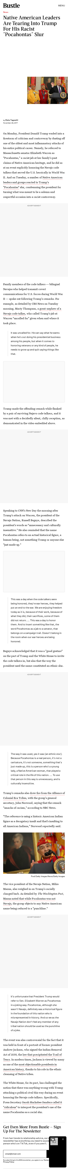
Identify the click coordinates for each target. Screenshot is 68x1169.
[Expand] (52, 1139)
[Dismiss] (62, 1139)
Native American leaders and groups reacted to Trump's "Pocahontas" (32, 182)
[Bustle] (11, 5)
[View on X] (34, 382)
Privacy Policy (8, 1162)
